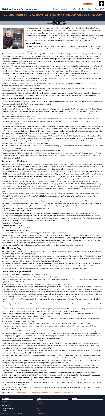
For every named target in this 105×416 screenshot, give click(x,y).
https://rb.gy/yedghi (94, 189)
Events (73, 9)
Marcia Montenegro (53, 18)
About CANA (99, 9)
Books (81, 9)
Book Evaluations (18, 392)
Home (55, 9)
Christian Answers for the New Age (19, 9)
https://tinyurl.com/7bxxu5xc (50, 353)
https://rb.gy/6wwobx (19, 198)
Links (89, 9)
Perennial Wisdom (45, 392)
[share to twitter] (57, 24)
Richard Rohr (59, 392)
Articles (64, 9)
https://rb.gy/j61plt (15, 124)
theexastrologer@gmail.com (12, 413)
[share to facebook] (54, 24)
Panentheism (32, 392)
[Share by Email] (60, 24)
